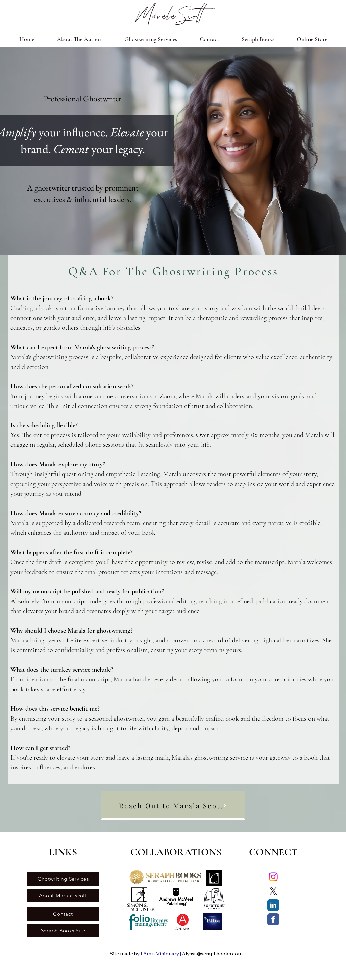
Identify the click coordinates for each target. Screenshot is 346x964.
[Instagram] (273, 877)
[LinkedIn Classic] (273, 905)
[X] (273, 891)
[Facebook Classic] (273, 919)
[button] (150, 39)
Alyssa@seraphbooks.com (212, 953)
